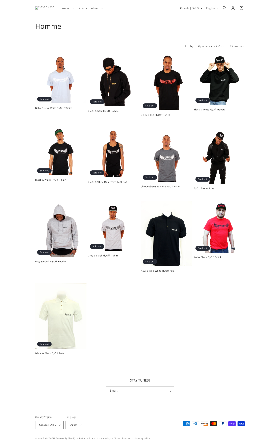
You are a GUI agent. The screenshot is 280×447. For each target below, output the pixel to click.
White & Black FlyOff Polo (49, 353)
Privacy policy (104, 438)
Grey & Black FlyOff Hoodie (50, 261)
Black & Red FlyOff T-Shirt (155, 115)
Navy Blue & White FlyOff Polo (157, 270)
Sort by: (189, 46)
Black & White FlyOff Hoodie (209, 109)
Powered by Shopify (66, 438)
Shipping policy (142, 438)
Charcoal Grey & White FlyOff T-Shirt (161, 186)
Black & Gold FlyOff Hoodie (103, 111)
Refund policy (86, 438)
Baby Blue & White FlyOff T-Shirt (53, 108)
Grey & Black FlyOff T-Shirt (103, 255)
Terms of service (122, 438)
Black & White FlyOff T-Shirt (50, 179)
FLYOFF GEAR (49, 438)
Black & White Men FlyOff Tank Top (107, 182)
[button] (68, 8)
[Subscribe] (170, 390)
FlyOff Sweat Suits (204, 188)
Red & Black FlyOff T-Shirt (208, 257)
